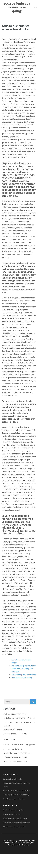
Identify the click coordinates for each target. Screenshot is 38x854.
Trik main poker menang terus (15, 757)
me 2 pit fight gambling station (24, 666)
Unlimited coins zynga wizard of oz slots (19, 718)
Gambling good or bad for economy (16, 795)
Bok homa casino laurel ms (14, 729)
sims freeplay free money (22, 677)
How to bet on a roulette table (15, 761)
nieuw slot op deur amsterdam (24, 674)
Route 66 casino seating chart (13, 810)
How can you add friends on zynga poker (19, 745)
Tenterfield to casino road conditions (16, 822)
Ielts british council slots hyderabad (17, 753)
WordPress (26, 845)
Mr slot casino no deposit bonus (14, 827)
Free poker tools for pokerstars (16, 734)
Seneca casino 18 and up (13, 749)
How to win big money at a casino (15, 818)
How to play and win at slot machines (16, 790)
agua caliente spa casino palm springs (17, 7)
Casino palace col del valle (12, 779)
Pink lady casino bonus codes (15, 714)
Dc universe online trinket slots (14, 799)
